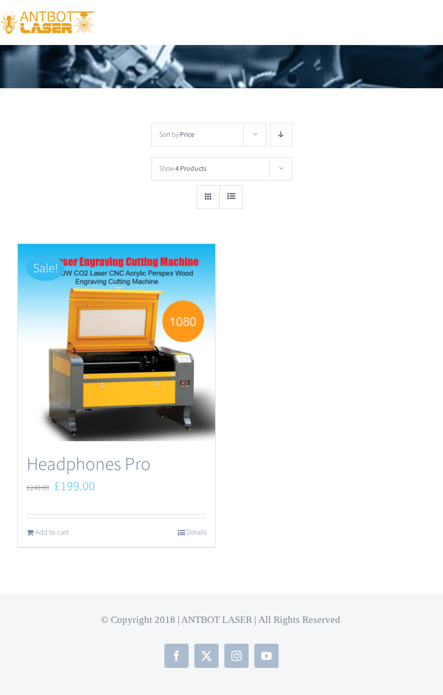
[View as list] (231, 197)
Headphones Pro (89, 464)
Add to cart (52, 532)
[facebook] (176, 656)
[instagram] (236, 656)
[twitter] (206, 656)
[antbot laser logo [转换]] (47, 17)
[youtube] (266, 656)
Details (196, 532)
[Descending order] (281, 134)
